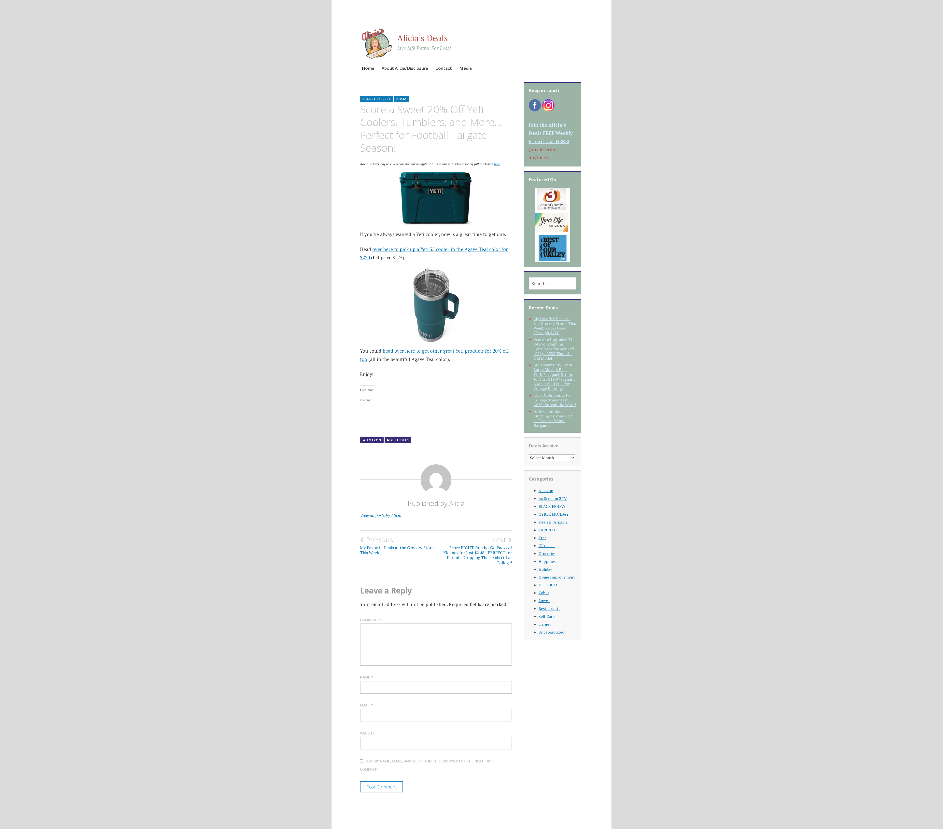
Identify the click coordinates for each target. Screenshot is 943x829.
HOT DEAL (548, 585)
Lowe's (544, 600)
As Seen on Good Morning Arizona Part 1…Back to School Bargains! (553, 418)
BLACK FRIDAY (552, 506)
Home (368, 68)
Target (545, 624)
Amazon (374, 440)
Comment (370, 620)
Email (366, 705)
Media (465, 68)
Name (366, 677)
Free (542, 537)
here (497, 164)
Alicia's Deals (422, 38)
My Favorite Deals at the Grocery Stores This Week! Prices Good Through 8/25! (555, 326)
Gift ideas (400, 440)
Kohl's (544, 592)
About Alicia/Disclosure (405, 68)
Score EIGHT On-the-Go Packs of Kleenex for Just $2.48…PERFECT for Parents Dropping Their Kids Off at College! (477, 550)
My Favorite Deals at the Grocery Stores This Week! (397, 545)
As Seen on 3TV (553, 498)
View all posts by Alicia (380, 515)
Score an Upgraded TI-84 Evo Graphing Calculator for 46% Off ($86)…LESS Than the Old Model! (554, 349)
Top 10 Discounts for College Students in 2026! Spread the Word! (555, 399)
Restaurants (549, 608)
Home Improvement (557, 577)
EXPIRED (547, 530)
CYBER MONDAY (554, 514)
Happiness (548, 561)
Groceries (547, 553)
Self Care (547, 616)
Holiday (545, 569)
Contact (443, 68)
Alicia (401, 99)
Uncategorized (551, 632)
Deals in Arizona (553, 522)
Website (367, 733)
